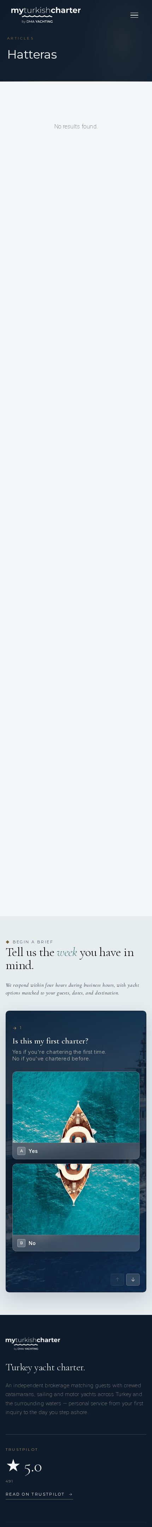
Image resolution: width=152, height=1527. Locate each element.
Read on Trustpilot (39, 1494)
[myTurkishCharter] (46, 15)
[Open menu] (134, 15)
